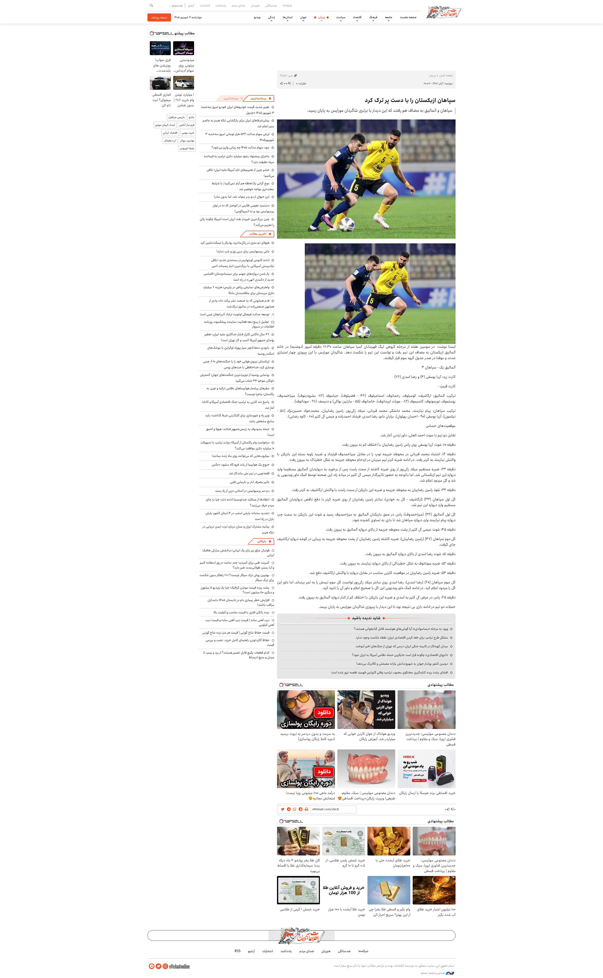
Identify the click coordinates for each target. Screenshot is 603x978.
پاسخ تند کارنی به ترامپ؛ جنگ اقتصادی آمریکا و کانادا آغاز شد (238, 404)
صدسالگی (271, 5)
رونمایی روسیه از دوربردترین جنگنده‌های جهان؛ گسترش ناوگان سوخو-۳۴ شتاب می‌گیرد (237, 377)
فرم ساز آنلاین (186, 125)
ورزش (321, 17)
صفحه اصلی (446, 75)
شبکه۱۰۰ (287, 5)
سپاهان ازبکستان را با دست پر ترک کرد (410, 100)
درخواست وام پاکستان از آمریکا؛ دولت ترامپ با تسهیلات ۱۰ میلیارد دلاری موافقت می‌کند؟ (237, 445)
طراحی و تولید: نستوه (433, 973)
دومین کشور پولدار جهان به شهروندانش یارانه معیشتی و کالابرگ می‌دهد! (402, 663)
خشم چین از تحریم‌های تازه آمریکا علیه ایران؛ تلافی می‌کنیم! (240, 172)
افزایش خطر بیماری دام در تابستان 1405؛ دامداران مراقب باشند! (241, 602)
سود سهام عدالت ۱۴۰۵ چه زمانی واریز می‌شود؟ (240, 147)
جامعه (388, 17)
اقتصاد (357, 17)
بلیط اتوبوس (187, 148)
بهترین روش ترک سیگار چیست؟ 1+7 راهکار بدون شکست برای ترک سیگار (237, 577)
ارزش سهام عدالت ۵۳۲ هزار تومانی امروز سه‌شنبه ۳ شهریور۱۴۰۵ (239, 137)
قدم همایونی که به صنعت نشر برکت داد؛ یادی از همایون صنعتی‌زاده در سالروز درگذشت (241, 303)
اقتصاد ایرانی (170, 133)
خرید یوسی (188, 133)
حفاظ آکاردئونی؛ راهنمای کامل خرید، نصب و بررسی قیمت (240, 642)
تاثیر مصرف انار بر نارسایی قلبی (249, 482)
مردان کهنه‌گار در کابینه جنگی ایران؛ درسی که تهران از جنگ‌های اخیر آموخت (402, 646)
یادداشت (221, 5)
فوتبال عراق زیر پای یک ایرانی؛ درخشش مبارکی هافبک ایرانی (238, 553)
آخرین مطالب (257, 234)
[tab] (261, 98)
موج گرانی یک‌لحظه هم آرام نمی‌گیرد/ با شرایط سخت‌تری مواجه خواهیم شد (243, 186)
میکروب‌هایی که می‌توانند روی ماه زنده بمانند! (240, 455)
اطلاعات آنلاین (443, 12)
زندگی (271, 17)
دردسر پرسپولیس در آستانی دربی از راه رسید (242, 490)
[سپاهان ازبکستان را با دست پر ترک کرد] (366, 179)
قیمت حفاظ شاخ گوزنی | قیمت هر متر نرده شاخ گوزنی (235, 632)
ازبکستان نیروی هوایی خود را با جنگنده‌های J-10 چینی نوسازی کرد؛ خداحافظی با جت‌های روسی (238, 364)
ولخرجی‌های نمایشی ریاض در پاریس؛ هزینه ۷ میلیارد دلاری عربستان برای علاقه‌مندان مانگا (238, 290)
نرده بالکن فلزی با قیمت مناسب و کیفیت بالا (241, 612)
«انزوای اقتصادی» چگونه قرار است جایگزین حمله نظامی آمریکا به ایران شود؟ (400, 655)
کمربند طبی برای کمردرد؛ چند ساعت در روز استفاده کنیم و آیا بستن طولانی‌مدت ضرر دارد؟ (237, 565)
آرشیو (191, 5)
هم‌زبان (255, 5)
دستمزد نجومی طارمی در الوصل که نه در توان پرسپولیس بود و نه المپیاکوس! (243, 208)
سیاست (340, 17)
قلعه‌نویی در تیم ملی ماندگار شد (249, 473)
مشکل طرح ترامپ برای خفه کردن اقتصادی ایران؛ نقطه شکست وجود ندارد (402, 637)
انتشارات (205, 5)
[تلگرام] (152, 966)
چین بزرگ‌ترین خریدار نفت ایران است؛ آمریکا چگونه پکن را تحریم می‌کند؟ (237, 222)
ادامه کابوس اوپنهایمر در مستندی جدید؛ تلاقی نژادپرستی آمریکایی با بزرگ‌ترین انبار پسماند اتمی (242, 263)
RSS (237, 951)
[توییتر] (158, 966)
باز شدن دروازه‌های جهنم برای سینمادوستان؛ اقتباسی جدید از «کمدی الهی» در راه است (239, 276)
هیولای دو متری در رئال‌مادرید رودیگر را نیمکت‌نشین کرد (234, 242)
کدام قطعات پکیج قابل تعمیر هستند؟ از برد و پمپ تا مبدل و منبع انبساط (238, 655)
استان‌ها (288, 17)
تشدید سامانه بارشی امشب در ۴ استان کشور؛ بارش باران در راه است (239, 516)
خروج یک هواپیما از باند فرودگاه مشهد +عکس (240, 464)
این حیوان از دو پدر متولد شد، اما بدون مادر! (241, 196)
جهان (303, 17)
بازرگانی (261, 541)
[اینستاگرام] (165, 966)
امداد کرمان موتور (165, 125)
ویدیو (257, 17)
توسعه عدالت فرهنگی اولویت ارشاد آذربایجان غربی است (234, 314)
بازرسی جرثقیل (176, 117)
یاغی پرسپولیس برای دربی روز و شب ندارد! (242, 251)
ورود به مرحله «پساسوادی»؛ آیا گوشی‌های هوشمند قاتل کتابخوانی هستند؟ (401, 628)
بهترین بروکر (187, 140)
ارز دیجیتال (170, 140)
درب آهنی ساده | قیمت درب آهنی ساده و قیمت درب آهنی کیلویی (239, 622)
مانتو (191, 117)
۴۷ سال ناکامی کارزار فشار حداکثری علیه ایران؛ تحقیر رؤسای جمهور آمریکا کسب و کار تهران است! (239, 337)
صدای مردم (238, 5)
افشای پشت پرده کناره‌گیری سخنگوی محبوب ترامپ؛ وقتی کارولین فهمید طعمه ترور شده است (389, 672)
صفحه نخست (408, 17)
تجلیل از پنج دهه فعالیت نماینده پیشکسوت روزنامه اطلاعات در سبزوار (239, 324)
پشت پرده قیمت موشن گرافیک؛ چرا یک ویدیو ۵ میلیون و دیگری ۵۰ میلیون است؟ (237, 590)
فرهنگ (373, 17)
